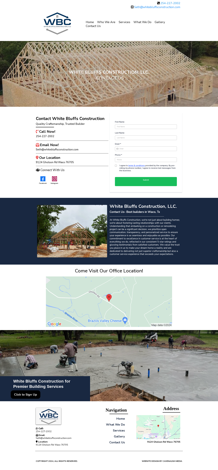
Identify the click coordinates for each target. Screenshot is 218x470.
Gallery (160, 22)
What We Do (142, 22)
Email (118, 144)
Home (90, 22)
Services (124, 22)
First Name (119, 122)
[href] (109, 301)
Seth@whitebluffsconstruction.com (157, 7)
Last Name (119, 133)
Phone (118, 155)
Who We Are (106, 22)
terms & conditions (136, 165)
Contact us (93, 26)
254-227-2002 (44, 431)
